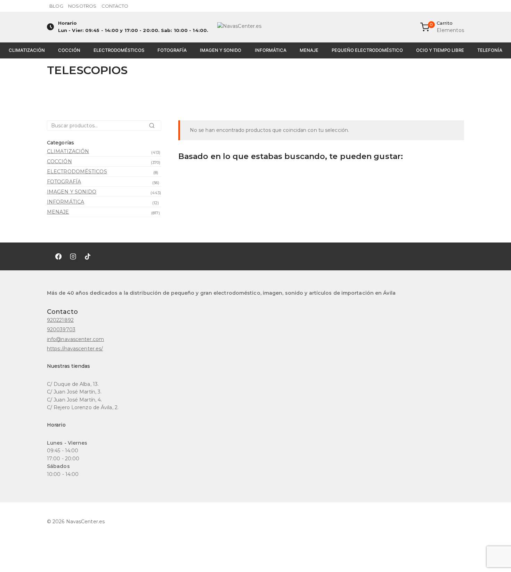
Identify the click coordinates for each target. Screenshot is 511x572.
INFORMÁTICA (270, 50)
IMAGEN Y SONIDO (220, 50)
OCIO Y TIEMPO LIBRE (440, 50)
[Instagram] (73, 256)
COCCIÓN (69, 50)
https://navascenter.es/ (75, 348)
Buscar (153, 127)
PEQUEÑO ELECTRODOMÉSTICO (367, 50)
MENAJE (309, 50)
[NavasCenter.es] (255, 27)
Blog (56, 6)
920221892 (60, 320)
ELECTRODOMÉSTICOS (119, 50)
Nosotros (82, 6)
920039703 (61, 329)
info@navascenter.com (75, 339)
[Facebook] (58, 256)
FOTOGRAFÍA (172, 50)
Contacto (115, 6)
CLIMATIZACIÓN (27, 50)
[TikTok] (87, 256)
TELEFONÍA (489, 50)
